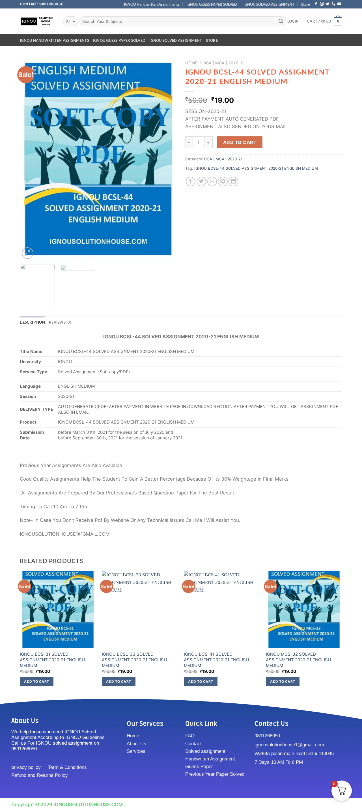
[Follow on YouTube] (339, 4)
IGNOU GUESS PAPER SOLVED (211, 4)
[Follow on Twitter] (327, 4)
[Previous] (30, 159)
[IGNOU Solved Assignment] (37, 21)
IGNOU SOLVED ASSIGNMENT (269, 4)
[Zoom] (27, 253)
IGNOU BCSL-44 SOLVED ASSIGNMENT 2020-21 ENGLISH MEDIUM (256, 168)
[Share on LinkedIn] (233, 182)
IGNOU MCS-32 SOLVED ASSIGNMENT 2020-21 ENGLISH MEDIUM (298, 659)
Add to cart (240, 142)
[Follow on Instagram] (322, 4)
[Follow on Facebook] (316, 4)
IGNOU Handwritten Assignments (152, 4)
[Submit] (281, 21)
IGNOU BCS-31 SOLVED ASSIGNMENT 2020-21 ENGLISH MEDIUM (52, 659)
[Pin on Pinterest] (223, 182)
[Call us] (333, 4)
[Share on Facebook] (191, 182)
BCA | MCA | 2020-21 (224, 62)
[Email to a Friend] (212, 182)
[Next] (166, 159)
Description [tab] (32, 322)
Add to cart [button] (36, 681)
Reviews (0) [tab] (60, 322)
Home (191, 62)
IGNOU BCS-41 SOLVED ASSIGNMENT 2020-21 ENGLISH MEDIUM (216, 659)
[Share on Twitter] (201, 182)
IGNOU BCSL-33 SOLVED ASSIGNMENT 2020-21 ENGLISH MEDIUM (134, 659)
